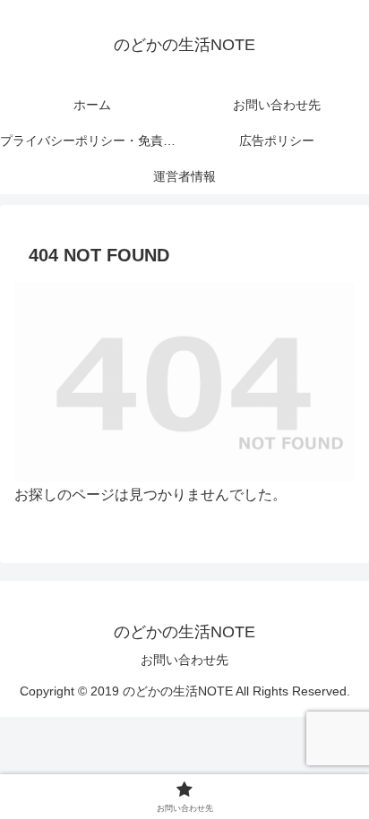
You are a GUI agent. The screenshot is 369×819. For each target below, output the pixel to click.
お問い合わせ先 (184, 660)
